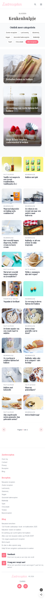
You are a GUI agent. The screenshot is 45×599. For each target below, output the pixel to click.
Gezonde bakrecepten (21, 37)
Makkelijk (36, 37)
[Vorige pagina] (4, 429)
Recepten (5, 468)
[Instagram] (25, 586)
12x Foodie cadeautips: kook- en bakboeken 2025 (19, 527)
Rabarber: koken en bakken (11, 530)
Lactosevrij (25, 32)
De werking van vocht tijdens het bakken (16, 533)
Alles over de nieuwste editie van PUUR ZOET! (18, 536)
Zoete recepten (11, 32)
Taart (10, 42)
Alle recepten (32, 42)
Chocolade (19, 42)
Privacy (4, 465)
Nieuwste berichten (8, 523)
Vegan (8, 37)
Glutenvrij (35, 32)
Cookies (22, 581)
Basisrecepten (7, 513)
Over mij (5, 459)
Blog (3, 471)
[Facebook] (19, 586)
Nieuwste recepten (8, 482)
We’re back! (6, 542)
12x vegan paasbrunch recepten (13, 539)
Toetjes (4, 510)
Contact (4, 462)
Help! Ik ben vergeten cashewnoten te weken (18, 548)
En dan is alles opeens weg (11, 545)
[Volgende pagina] (41, 429)
